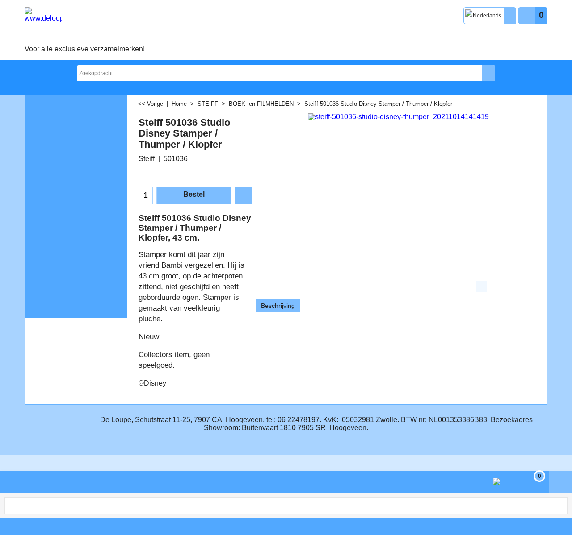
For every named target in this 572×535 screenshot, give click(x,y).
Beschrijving (278, 305)
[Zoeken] (488, 73)
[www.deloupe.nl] (85, 25)
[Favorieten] (243, 195)
